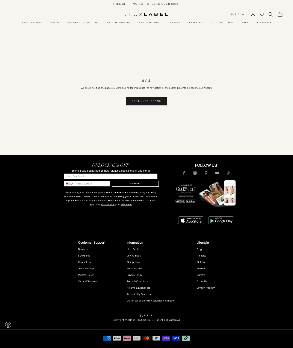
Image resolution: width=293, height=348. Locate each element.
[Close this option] (8, 325)
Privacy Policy (108, 204)
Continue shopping (146, 101)
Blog (199, 249)
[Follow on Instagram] (195, 173)
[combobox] (69, 183)
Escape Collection (83, 22)
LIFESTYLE (264, 22)
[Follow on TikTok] (228, 173)
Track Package (86, 268)
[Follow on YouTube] (217, 173)
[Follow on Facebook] (184, 173)
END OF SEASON (118, 22)
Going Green (134, 262)
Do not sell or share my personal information (151, 300)
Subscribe (135, 184)
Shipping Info (134, 268)
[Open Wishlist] (262, 14)
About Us (202, 281)
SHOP (55, 22)
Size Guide (84, 255)
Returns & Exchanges (138, 287)
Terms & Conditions (137, 281)
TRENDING (196, 22)
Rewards (83, 249)
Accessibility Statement (140, 294)
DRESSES (174, 22)
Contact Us (84, 262)
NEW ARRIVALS (31, 22)
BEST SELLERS (149, 22)
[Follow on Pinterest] (206, 173)
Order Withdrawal (88, 281)
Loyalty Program (206, 287)
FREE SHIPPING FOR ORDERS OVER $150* (146, 3)
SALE (245, 22)
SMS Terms (126, 204)
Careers (201, 274)
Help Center (133, 249)
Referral (201, 268)
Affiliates (201, 255)
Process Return (86, 274)
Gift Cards (202, 262)
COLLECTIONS (222, 22)
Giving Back (134, 255)
